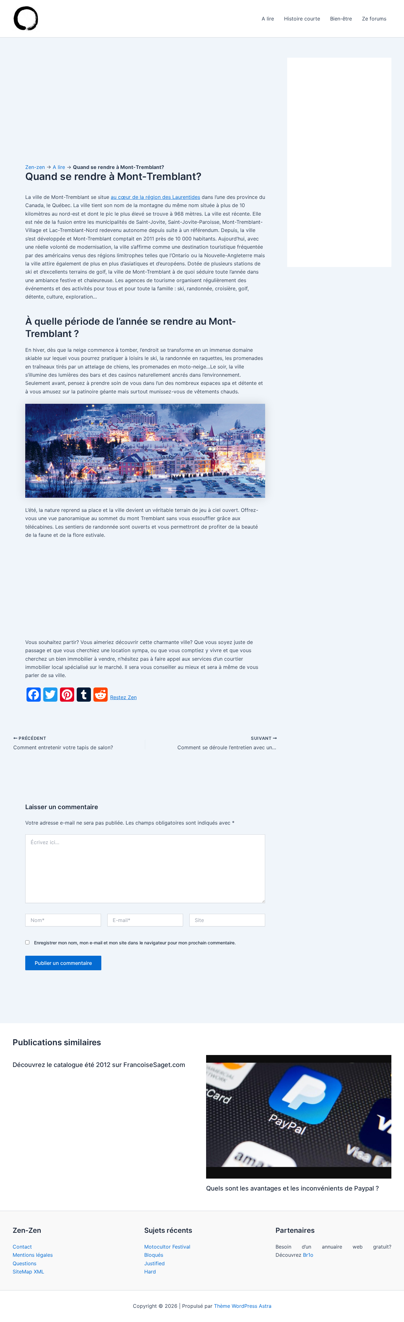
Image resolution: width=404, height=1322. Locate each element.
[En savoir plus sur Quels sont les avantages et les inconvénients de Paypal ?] (299, 1116)
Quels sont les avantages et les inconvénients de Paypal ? (292, 1188)
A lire (268, 18)
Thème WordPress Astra (242, 1306)
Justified (154, 1263)
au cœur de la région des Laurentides (155, 197)
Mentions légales (33, 1255)
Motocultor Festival (167, 1247)
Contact (22, 1247)
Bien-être (341, 18)
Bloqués (153, 1255)
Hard (150, 1271)
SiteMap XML (28, 1271)
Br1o (308, 1255)
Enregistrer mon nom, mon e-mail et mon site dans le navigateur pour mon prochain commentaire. (135, 942)
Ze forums (374, 18)
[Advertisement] (145, 104)
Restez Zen (123, 697)
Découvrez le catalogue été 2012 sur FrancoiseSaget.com (99, 1065)
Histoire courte (302, 18)
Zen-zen (35, 167)
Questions (24, 1263)
